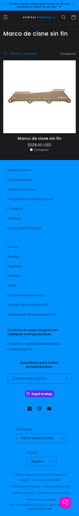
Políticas (14, 218)
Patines (14, 276)
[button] (5, 17)
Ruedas (13, 256)
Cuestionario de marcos (26, 295)
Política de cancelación (41, 499)
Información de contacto (54, 493)
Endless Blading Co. (35, 474)
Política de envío (23, 493)
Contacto (15, 208)
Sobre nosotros (19, 170)
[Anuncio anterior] (4, 5)
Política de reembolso (46, 479)
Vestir (12, 285)
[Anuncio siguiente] (75, 5)
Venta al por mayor (22, 189)
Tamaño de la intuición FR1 (28, 305)
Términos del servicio (57, 486)
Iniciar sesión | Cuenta (25, 228)
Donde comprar (20, 180)
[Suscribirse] (66, 378)
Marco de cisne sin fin (39, 138)
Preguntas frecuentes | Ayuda (30, 199)
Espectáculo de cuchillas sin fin (32, 314)
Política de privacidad (26, 486)
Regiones (15, 266)
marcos (13, 246)
